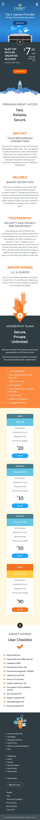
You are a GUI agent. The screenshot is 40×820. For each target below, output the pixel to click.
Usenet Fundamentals (15, 734)
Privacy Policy (11, 803)
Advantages (11, 737)
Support (9, 792)
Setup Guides (12, 778)
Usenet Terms (12, 743)
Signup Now (20, 23)
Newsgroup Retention (14, 740)
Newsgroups (11, 756)
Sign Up (20, 456)
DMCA (9, 759)
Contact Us (10, 810)
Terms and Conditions (14, 799)
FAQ (8, 796)
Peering (10, 762)
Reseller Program (13, 765)
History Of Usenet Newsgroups (18, 746)
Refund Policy (11, 806)
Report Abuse (12, 771)
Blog (9, 749)
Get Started (20, 71)
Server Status (12, 768)
